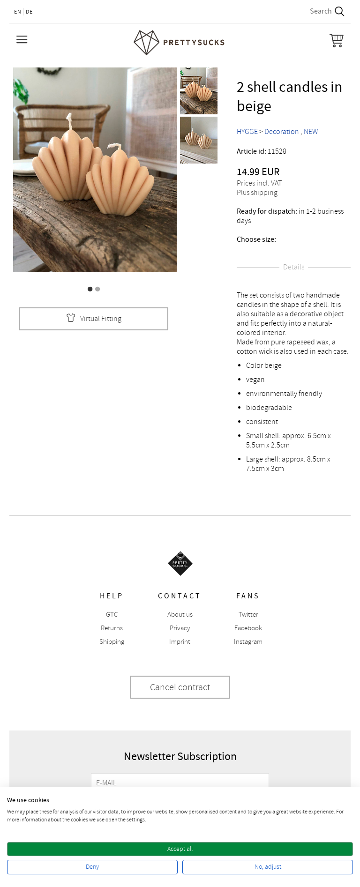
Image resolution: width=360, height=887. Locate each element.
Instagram (248, 641)
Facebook (248, 628)
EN (18, 11)
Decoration (281, 131)
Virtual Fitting (100, 318)
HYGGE (247, 131)
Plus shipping (257, 192)
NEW (311, 131)
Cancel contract (180, 687)
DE (29, 11)
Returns (112, 628)
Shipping (111, 641)
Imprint (179, 641)
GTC (112, 614)
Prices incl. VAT (259, 183)
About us (180, 614)
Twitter (248, 614)
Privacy (180, 628)
